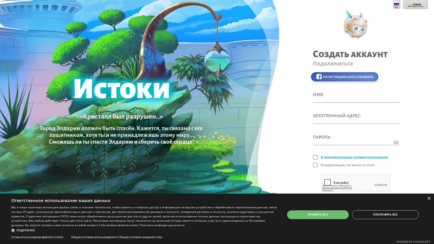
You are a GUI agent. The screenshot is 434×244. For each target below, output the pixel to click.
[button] (144, 230)
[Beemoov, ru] (415, 4)
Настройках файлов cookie (119, 225)
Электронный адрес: (337, 115)
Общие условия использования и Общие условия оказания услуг (117, 237)
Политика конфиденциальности (162, 225)
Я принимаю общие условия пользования (354, 157)
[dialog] (217, 219)
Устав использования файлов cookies (37, 237)
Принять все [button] (318, 214)
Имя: (318, 94)
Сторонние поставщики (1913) (47, 216)
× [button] (429, 198)
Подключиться (333, 64)
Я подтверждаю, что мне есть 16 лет (348, 165)
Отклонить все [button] (385, 214)
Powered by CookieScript (413, 241)
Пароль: (322, 137)
